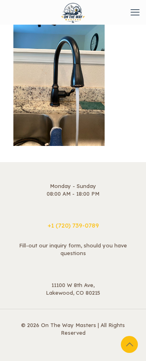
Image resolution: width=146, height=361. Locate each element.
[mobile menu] (135, 12)
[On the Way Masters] (73, 12)
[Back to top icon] (129, 344)
